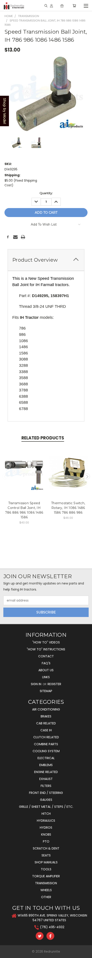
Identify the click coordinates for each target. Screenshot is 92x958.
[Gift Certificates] (62, 6)
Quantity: (46, 193)
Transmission (46, 883)
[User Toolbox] (51, 6)
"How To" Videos (46, 642)
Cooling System (46, 751)
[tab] (46, 260)
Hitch (46, 813)
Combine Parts (46, 744)
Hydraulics (46, 820)
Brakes (46, 716)
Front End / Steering (46, 793)
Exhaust (46, 779)
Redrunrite (52, 951)
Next (87, 476)
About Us (46, 670)
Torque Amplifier (46, 876)
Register (54, 684)
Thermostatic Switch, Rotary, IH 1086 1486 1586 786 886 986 (68, 508)
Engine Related (46, 772)
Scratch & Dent (46, 848)
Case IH (46, 730)
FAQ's (46, 663)
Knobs (46, 834)
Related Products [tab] (42, 438)
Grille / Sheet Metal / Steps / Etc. (46, 806)
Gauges (46, 799)
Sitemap (46, 691)
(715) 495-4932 (52, 927)
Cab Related (46, 723)
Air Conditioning (46, 709)
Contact (46, 656)
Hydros (46, 827)
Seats (46, 855)
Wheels (46, 890)
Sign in (36, 684)
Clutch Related (46, 737)
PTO (46, 841)
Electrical (46, 758)
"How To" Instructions (46, 649)
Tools (46, 869)
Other (46, 897)
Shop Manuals (46, 862)
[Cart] (74, 6)
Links (46, 677)
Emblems (46, 765)
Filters (46, 786)
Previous (5, 476)
